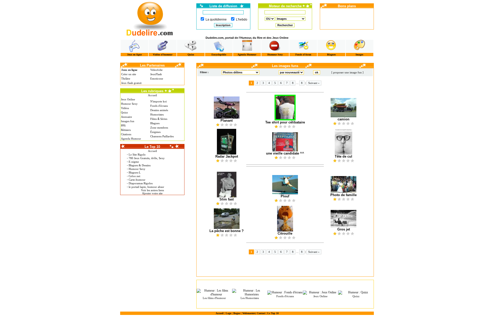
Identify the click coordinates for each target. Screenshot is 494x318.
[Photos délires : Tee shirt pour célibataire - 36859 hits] (285, 107)
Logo (228, 313)
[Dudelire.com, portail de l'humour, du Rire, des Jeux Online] (149, 18)
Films (153, 118)
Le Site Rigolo (137, 154)
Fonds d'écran (303, 54)
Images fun (127, 121)
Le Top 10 (273, 313)
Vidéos (125, 108)
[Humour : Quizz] (356, 293)
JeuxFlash (156, 74)
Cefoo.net (134, 176)
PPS (123, 125)
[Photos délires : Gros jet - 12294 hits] (343, 218)
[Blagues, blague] (331, 46)
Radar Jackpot (226, 156)
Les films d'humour (214, 298)
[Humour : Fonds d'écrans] (285, 293)
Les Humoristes (250, 298)
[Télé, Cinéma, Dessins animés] (219, 46)
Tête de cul (343, 156)
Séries (163, 118)
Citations (126, 134)
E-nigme (134, 161)
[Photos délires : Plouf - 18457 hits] (285, 184)
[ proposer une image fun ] (347, 72)
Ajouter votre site (152, 193)
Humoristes (157, 114)
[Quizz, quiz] (191, 46)
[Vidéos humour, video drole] (162, 46)
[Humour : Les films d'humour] (214, 292)
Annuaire (126, 116)
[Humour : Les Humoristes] (250, 292)
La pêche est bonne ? (226, 231)
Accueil (152, 95)
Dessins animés (159, 110)
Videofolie (156, 69)
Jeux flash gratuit (131, 82)
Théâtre (125, 78)
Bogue (236, 313)
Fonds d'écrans (159, 105)
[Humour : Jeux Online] (320, 293)
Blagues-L (135, 172)
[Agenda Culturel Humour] (247, 46)
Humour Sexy (275, 54)
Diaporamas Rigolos (141, 183)
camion (343, 119)
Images (359, 54)
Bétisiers (126, 129)
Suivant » (314, 82)
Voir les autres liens (152, 190)
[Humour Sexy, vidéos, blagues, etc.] (275, 46)
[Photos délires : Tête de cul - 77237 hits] (343, 142)
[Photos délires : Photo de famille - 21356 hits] (343, 184)
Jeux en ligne (134, 54)
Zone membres (159, 127)
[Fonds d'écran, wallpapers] (303, 46)
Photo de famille (343, 195)
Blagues (331, 54)
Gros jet (343, 229)
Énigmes (155, 131)
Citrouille (285, 233)
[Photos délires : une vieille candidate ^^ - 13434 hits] (285, 141)
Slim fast (226, 199)
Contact (261, 313)
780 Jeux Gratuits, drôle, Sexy (147, 158)
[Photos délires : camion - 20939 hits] (343, 107)
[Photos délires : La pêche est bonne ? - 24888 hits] (226, 218)
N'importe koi (158, 101)
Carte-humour (137, 179)
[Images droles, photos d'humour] (359, 46)
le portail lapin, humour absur (146, 186)
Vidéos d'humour (162, 54)
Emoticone (156, 78)
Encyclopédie (218, 54)
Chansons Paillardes (162, 136)
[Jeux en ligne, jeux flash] (134, 46)
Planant (226, 120)
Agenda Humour (246, 54)
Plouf (285, 196)
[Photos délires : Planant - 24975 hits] (226, 108)
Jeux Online (128, 99)
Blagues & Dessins (140, 165)
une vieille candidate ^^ (285, 153)
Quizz (191, 54)
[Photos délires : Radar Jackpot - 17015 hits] (226, 142)
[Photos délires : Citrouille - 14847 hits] (285, 219)
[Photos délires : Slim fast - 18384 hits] (226, 184)
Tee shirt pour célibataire (285, 122)
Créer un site (128, 74)
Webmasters (248, 313)
